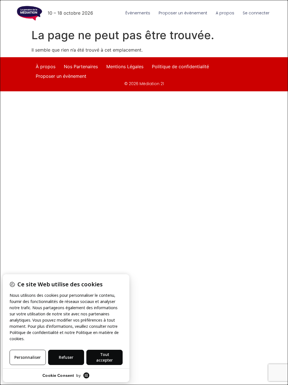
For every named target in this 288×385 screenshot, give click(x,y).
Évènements (137, 13)
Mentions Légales (124, 66)
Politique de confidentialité (180, 66)
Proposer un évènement (183, 13)
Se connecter (256, 13)
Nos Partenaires (81, 66)
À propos (45, 66)
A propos (225, 13)
